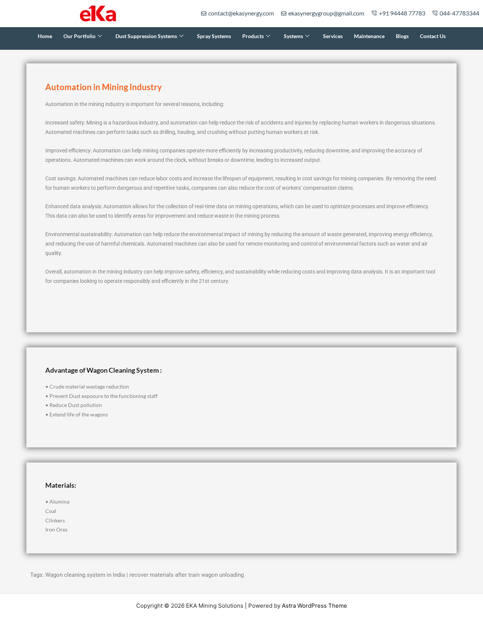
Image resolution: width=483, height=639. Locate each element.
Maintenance (369, 36)
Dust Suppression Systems (146, 36)
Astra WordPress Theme (314, 605)
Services (333, 36)
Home (45, 36)
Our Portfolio (79, 36)
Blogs (402, 36)
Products (253, 36)
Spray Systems (214, 36)
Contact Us (433, 36)
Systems (293, 36)
